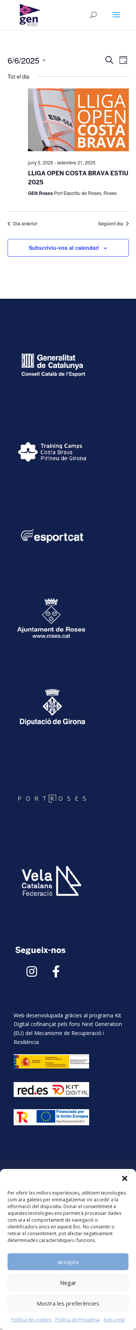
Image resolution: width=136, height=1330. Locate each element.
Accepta (68, 1262)
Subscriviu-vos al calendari (64, 247)
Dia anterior (25, 223)
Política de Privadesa (77, 1319)
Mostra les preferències (68, 1303)
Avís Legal (114, 1319)
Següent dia (110, 223)
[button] (124, 1178)
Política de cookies (31, 1319)
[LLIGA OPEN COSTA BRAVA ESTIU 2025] (78, 121)
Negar (68, 1282)
